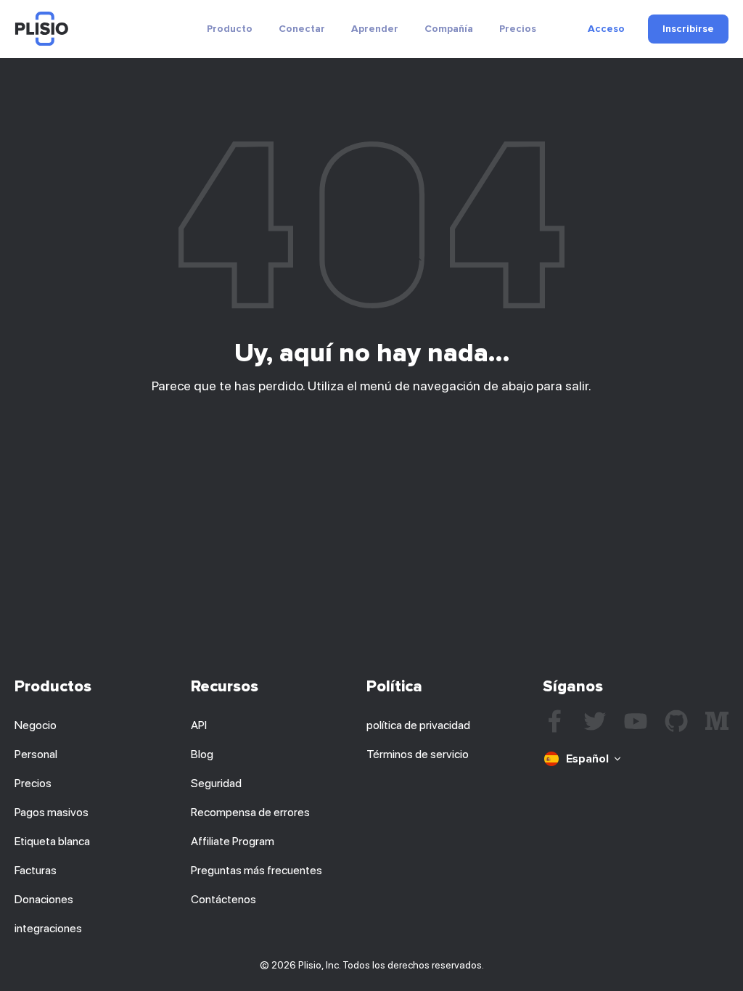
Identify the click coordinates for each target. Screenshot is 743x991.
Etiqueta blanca (52, 841)
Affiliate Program (232, 841)
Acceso (606, 29)
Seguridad (216, 783)
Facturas (36, 870)
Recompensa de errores (250, 812)
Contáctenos (223, 899)
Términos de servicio (417, 754)
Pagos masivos (52, 812)
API (199, 725)
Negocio (36, 725)
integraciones (48, 928)
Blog (202, 754)
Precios (517, 28)
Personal (36, 754)
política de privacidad (418, 725)
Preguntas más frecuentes (256, 870)
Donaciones (44, 899)
